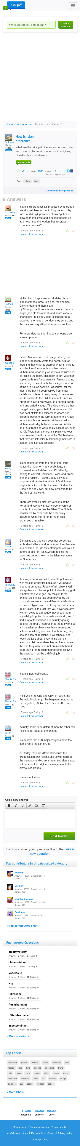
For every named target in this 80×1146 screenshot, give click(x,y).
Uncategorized (24, 124)
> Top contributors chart (22, 925)
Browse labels (59, 1127)
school (51, 1083)
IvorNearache (12, 212)
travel (60, 1067)
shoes (56, 1073)
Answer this (23, 162)
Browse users (20, 1127)
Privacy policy (65, 1133)
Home (9, 124)
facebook (56, 1062)
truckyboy (10, 584)
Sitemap (36, 1139)
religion (27, 181)
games (24, 1062)
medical (40, 1083)
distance (12, 1083)
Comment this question (60, 190)
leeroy (8, 468)
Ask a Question (66, 25)
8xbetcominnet (18, 1025)
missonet (10, 362)
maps (65, 1073)
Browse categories (39, 1127)
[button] (9, 806)
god (20, 1067)
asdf (67, 1062)
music (18, 1073)
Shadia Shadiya (13, 679)
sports (30, 1083)
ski (43, 1078)
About (25, 1133)
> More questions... (19, 1036)
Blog (46, 1139)
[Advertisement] (40, 80)
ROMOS (19, 872)
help (10, 1073)
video (46, 1073)
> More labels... (16, 1092)
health (45, 1062)
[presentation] (9, 806)
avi (21, 1083)
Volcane (9, 142)
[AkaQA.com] (14, 5)
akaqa (63, 1078)
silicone (37, 1067)
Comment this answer (31, 234)
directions (49, 1067)
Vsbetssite (15, 973)
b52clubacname (19, 1015)
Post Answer (59, 836)
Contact (51, 1133)
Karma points (38, 1133)
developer (12, 1062)
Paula (8, 546)
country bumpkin (24, 899)
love (28, 1067)
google (37, 1073)
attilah (8, 732)
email (35, 1078)
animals (35, 1062)
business (25, 1078)
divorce (52, 1078)
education (12, 1078)
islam (36, 181)
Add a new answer (16, 799)
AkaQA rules (13, 1133)
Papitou (9, 303)
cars (28, 1073)
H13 (11, 983)
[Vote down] (27, 170)
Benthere (20, 912)
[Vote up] (18, 170)
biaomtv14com (18, 951)
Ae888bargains (18, 1004)
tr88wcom (15, 994)
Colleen (19, 885)
